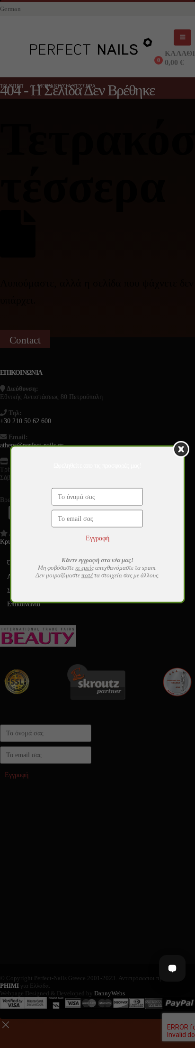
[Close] (181, 449)
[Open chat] (172, 968)
